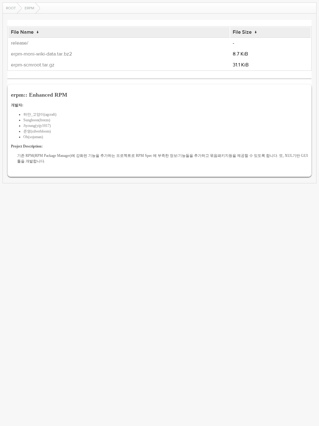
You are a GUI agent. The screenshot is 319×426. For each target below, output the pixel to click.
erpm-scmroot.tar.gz (33, 65)
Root (11, 8)
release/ (19, 43)
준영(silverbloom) (37, 131)
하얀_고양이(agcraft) (39, 114)
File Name (22, 32)
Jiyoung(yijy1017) (37, 125)
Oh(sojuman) (33, 137)
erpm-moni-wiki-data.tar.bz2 (41, 54)
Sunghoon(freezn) (36, 120)
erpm (29, 8)
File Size (242, 32)
